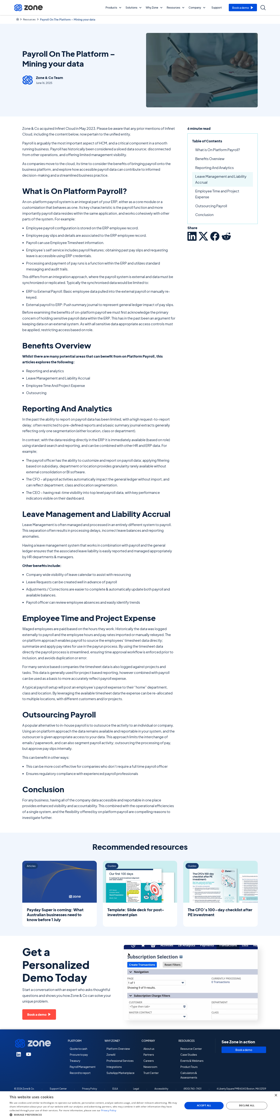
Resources (29, 19)
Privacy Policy (89, 1088)
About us (148, 1048)
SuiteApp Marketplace (120, 1073)
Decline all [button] (246, 1105)
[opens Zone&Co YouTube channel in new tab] (28, 1054)
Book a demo (243, 1049)
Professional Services (120, 1060)
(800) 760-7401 (192, 1088)
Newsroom (150, 1066)
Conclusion (204, 214)
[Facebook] (214, 236)
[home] (28, 7)
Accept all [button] (204, 1105)
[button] (94, 1114)
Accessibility (161, 1088)
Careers (148, 1060)
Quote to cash (78, 1048)
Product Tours (189, 1066)
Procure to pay (79, 1054)
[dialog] (140, 1105)
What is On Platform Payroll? (217, 149)
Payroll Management (82, 1066)
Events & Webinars (191, 1060)
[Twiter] (203, 236)
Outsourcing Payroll (211, 205)
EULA (115, 1088)
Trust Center (151, 1073)
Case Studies (188, 1054)
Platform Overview (118, 1048)
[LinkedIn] (192, 236)
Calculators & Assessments (188, 1075)
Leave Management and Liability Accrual (220, 179)
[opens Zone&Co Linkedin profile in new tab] (18, 1054)
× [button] (275, 1095)
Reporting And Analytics (214, 167)
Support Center (58, 1088)
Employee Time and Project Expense (217, 194)
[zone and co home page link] (18, 20)
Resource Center (191, 1048)
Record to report (80, 1073)
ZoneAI (110, 1054)
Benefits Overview (209, 158)
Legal (136, 1088)
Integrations (114, 1066)
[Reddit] (226, 236)
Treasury (75, 1060)
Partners (148, 1054)
